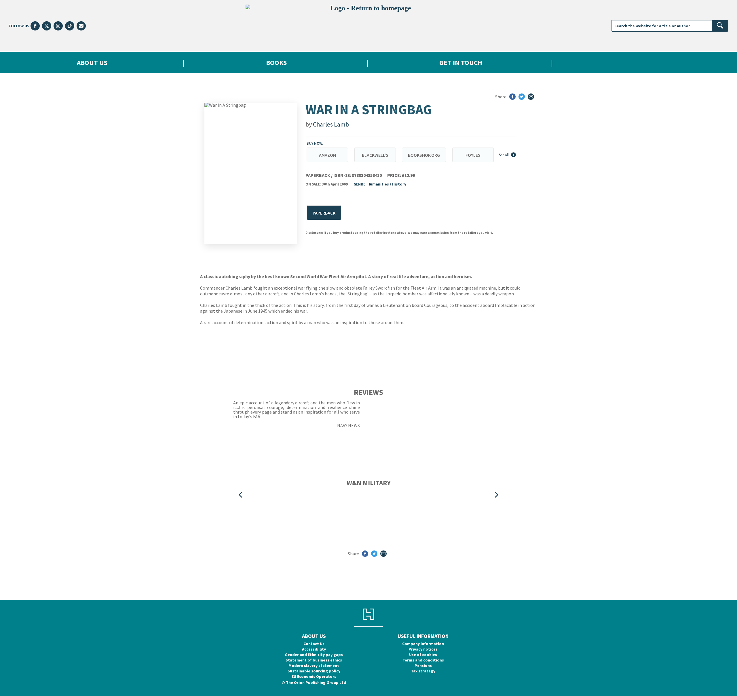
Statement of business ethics (314, 660)
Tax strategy (423, 671)
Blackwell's (375, 155)
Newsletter (645, 62)
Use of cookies (423, 654)
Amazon (327, 155)
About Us (92, 62)
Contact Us (313, 643)
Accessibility (314, 649)
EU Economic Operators (314, 676)
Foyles (473, 155)
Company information (423, 643)
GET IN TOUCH (460, 62)
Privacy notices (423, 649)
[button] (240, 494)
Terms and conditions (423, 660)
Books (276, 62)
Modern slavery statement (313, 665)
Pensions (423, 665)
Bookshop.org (424, 155)
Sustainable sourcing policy (314, 671)
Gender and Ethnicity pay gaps (314, 654)
